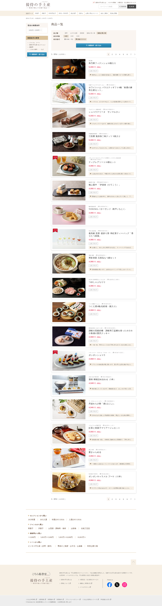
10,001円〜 (81, 537)
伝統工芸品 (85, 528)
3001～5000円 (63, 13)
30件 (72, 36)
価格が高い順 (102, 33)
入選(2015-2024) (75, 520)
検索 (132, 6)
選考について (65, 583)
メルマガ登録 (112, 2)
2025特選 (31, 520)
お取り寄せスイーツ (92, 13)
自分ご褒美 (104, 13)
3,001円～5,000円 (34, 30)
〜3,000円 (32, 537)
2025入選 (43, 520)
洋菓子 (41, 528)
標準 (66, 33)
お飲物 (73, 528)
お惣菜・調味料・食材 (57, 528)
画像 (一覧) (69, 39)
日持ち (81, 13)
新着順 (82, 33)
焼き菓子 (73, 13)
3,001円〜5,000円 (47, 537)
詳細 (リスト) (81, 39)
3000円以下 (52, 13)
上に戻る (133, 562)
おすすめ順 (73, 33)
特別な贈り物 (92, 546)
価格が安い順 (91, 33)
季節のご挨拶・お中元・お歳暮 (70, 546)
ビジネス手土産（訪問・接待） (40, 546)
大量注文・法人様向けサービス (127, 2)
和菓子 (30, 528)
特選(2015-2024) (58, 520)
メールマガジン (84, 587)
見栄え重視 (113, 13)
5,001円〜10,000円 (66, 537)
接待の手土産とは (101, 2)
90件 (78, 36)
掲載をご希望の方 (85, 583)
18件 (66, 36)
